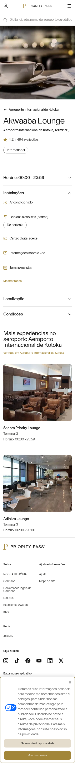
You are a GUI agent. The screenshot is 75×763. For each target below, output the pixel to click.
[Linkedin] (50, 660)
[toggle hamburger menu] (69, 5)
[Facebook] (27, 660)
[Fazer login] (5, 5)
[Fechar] (70, 682)
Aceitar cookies (37, 755)
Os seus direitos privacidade (37, 743)
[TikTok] (16, 660)
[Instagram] (5, 660)
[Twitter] (61, 660)
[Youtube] (38, 660)
